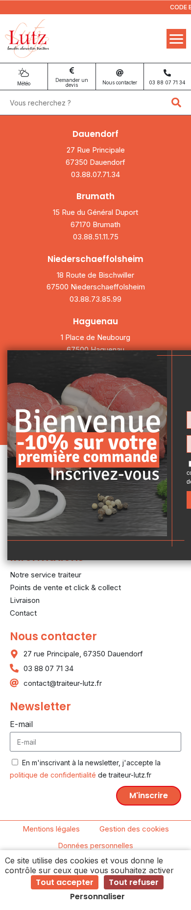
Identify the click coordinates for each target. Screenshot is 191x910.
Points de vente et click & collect (65, 587)
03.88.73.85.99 (95, 299)
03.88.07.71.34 (95, 174)
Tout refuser (134, 882)
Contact (23, 613)
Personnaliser (97, 896)
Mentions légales (51, 828)
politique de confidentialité (53, 775)
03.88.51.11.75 (96, 236)
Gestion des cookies (134, 828)
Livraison (25, 600)
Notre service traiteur (45, 574)
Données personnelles (95, 845)
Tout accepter (65, 882)
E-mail (21, 724)
